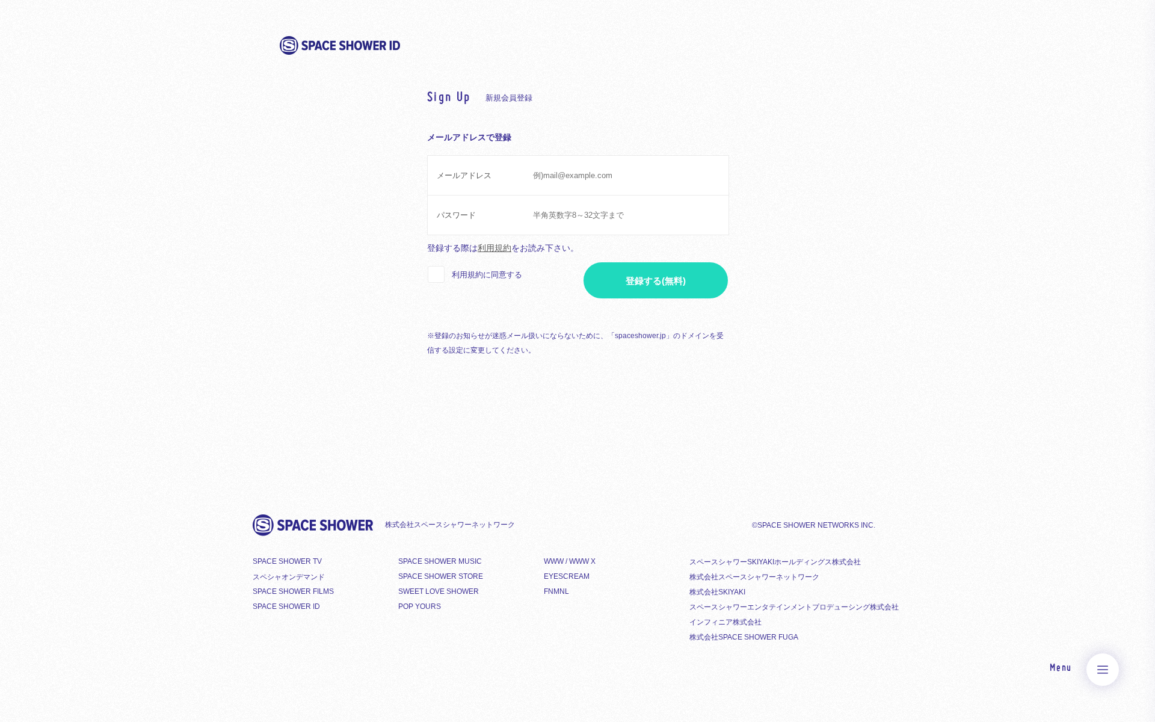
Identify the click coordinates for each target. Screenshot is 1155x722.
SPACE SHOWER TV (287, 561)
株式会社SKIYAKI (717, 592)
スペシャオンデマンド (289, 577)
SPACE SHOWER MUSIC (440, 561)
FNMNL (556, 591)
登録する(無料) (656, 281)
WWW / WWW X (570, 561)
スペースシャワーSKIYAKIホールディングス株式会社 (775, 562)
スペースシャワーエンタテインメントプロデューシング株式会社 (794, 607)
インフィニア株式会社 (725, 622)
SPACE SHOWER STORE (440, 576)
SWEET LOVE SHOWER (438, 591)
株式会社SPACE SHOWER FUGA (743, 637)
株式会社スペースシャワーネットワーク (754, 577)
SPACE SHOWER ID (286, 606)
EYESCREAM (567, 576)
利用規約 (494, 248)
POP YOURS (419, 606)
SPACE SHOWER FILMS (293, 591)
